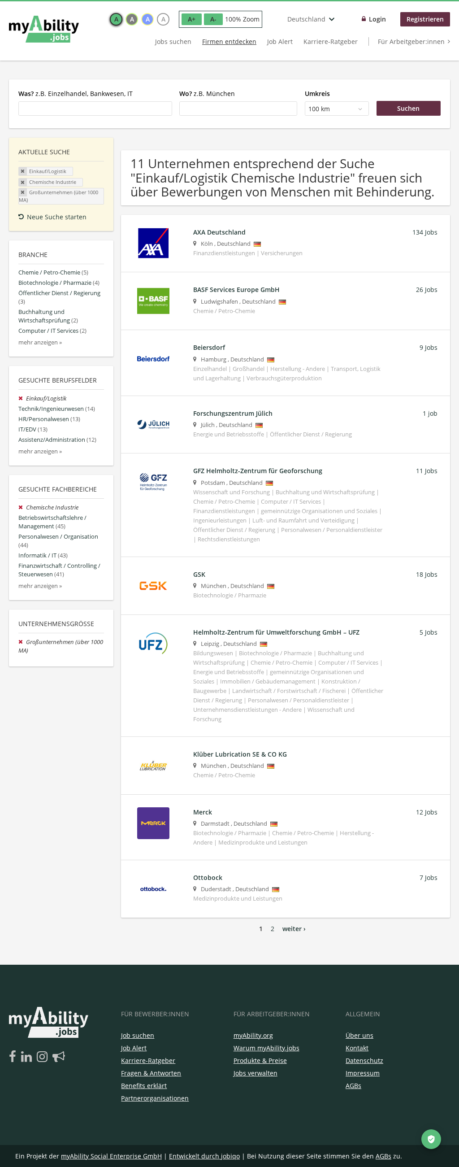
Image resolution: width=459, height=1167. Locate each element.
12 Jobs (426, 812)
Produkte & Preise (260, 1060)
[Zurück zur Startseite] (44, 29)
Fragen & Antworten (151, 1073)
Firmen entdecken (229, 41)
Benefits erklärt (144, 1085)
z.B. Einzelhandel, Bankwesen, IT (75, 93)
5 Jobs (428, 632)
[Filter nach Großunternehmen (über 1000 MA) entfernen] (22, 642)
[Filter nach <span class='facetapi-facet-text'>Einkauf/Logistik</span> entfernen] (23, 171)
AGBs (353, 1085)
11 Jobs (426, 470)
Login (377, 19)
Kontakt (357, 1048)
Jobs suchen (173, 41)
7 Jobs (428, 877)
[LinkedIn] (28, 1057)
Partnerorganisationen (155, 1098)
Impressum (363, 1073)
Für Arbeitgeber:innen (411, 41)
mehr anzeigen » (40, 342)
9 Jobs (428, 347)
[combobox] (95, 108)
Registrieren (425, 19)
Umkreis (317, 93)
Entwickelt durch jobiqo (204, 1156)
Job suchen (137, 1035)
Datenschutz (364, 1060)
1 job (430, 413)
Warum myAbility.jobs (266, 1048)
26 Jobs (426, 289)
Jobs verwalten (255, 1073)
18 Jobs (426, 574)
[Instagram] (44, 1057)
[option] (116, 19)
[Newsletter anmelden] (58, 1057)
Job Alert (280, 41)
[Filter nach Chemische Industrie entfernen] (22, 507)
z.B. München (207, 93)
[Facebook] (14, 1057)
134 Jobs (424, 232)
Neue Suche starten (57, 217)
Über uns (359, 1035)
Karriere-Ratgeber (330, 41)
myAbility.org (253, 1035)
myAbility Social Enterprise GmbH (111, 1156)
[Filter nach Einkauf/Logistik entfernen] (22, 398)
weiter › (294, 928)
